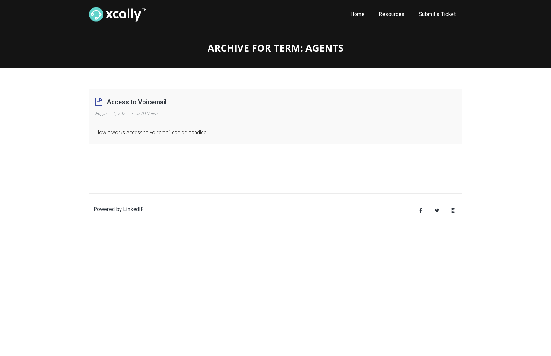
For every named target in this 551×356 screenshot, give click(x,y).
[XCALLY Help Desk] (117, 14)
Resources (392, 14)
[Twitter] (437, 210)
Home (357, 14)
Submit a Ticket (437, 14)
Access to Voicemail (137, 102)
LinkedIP (133, 209)
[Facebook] (420, 210)
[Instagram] (453, 210)
